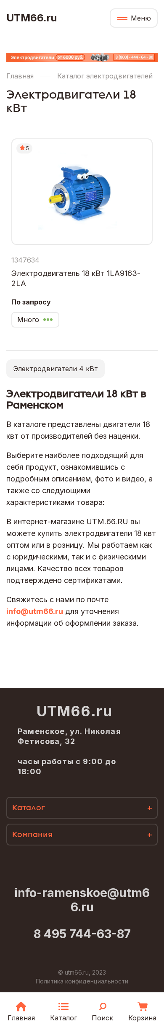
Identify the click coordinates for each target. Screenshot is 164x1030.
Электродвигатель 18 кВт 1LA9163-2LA (75, 278)
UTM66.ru (31, 18)
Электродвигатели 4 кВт (55, 368)
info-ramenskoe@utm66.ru (82, 900)
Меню (141, 18)
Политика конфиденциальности (82, 981)
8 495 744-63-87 (82, 934)
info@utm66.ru (34, 611)
